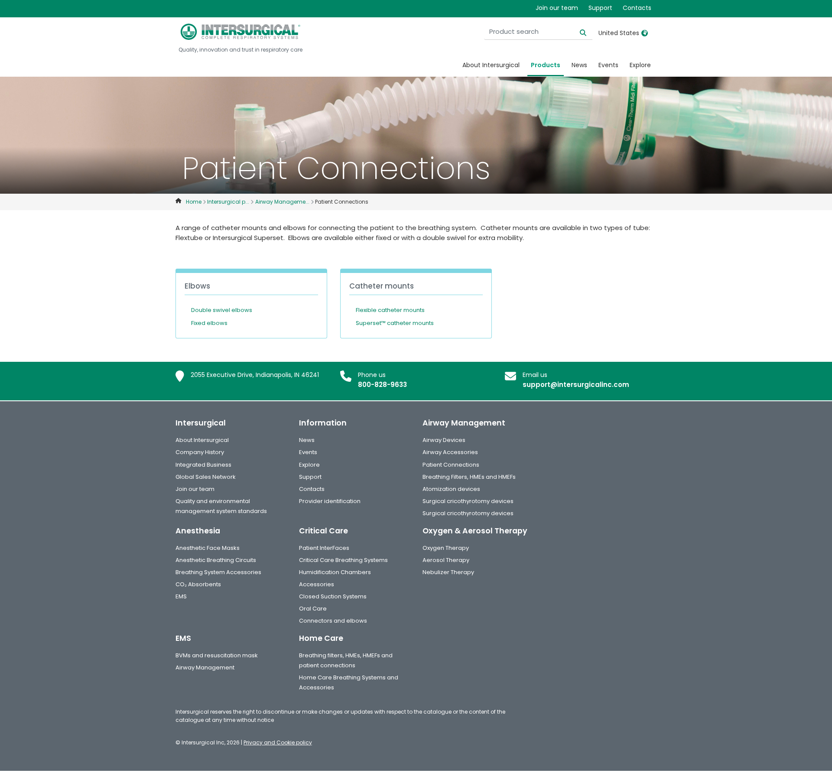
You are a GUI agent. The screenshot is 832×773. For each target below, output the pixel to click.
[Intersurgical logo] (241, 31)
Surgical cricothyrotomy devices (468, 501)
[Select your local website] (644, 33)
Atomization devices (451, 489)
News (579, 65)
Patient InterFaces (324, 548)
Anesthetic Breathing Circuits (216, 560)
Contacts (637, 7)
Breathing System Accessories (218, 572)
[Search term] (578, 32)
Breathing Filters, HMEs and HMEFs (469, 477)
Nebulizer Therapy (448, 572)
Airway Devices (443, 440)
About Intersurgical (491, 65)
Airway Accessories (450, 452)
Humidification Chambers (335, 572)
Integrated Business (203, 465)
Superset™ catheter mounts (395, 323)
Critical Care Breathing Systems (343, 560)
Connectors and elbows (333, 621)
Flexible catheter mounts (390, 310)
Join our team (557, 7)
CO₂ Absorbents (198, 584)
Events (608, 65)
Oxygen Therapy (445, 548)
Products (545, 65)
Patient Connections (450, 465)
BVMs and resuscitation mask (217, 655)
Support (600, 7)
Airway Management (205, 667)
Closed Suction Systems (333, 596)
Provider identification (330, 501)
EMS (181, 596)
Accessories (316, 584)
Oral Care (313, 608)
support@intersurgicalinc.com (576, 384)
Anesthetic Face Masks (208, 548)
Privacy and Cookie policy (278, 742)
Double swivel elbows (221, 310)
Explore (640, 65)
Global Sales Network (206, 477)
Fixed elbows (209, 323)
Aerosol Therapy (445, 560)
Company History (200, 452)
